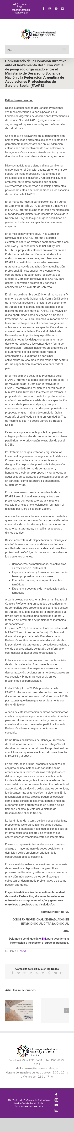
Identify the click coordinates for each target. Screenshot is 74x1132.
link (44, 938)
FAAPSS (22, 951)
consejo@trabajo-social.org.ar (21, 11)
